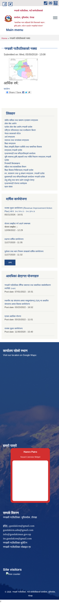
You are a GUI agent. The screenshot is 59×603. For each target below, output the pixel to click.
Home (4, 38)
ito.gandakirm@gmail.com (17, 538)
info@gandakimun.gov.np (17, 534)
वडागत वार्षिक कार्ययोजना (14, 239)
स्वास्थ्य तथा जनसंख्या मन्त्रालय (17, 140)
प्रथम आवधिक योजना (13, 316)
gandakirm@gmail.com (21, 525)
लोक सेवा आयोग (10, 123)
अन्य (10, 262)
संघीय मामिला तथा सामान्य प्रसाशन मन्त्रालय (21, 120)
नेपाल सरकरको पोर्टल (13, 133)
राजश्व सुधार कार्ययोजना (14, 328)
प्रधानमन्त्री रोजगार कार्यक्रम (16, 183)
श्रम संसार (9, 186)
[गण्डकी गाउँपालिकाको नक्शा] (21, 68)
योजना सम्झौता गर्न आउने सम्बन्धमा (17, 223)
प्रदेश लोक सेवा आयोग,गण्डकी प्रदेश (18, 127)
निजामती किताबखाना (12, 163)
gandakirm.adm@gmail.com (18, 530)
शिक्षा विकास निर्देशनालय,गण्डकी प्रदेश (19, 170)
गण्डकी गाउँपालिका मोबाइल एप (17, 547)
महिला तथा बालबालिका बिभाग (15, 166)
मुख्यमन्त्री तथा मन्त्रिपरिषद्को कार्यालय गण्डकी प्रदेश (25, 176)
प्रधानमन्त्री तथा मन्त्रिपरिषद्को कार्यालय (20, 153)
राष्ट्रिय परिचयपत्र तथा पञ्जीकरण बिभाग (20, 130)
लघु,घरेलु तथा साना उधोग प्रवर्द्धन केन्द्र (19, 180)
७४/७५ (7, 88)
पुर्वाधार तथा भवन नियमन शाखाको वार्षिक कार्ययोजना (24, 251)
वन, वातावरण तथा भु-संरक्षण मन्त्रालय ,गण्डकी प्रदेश (24, 173)
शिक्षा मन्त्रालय (10, 143)
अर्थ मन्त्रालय (10, 137)
